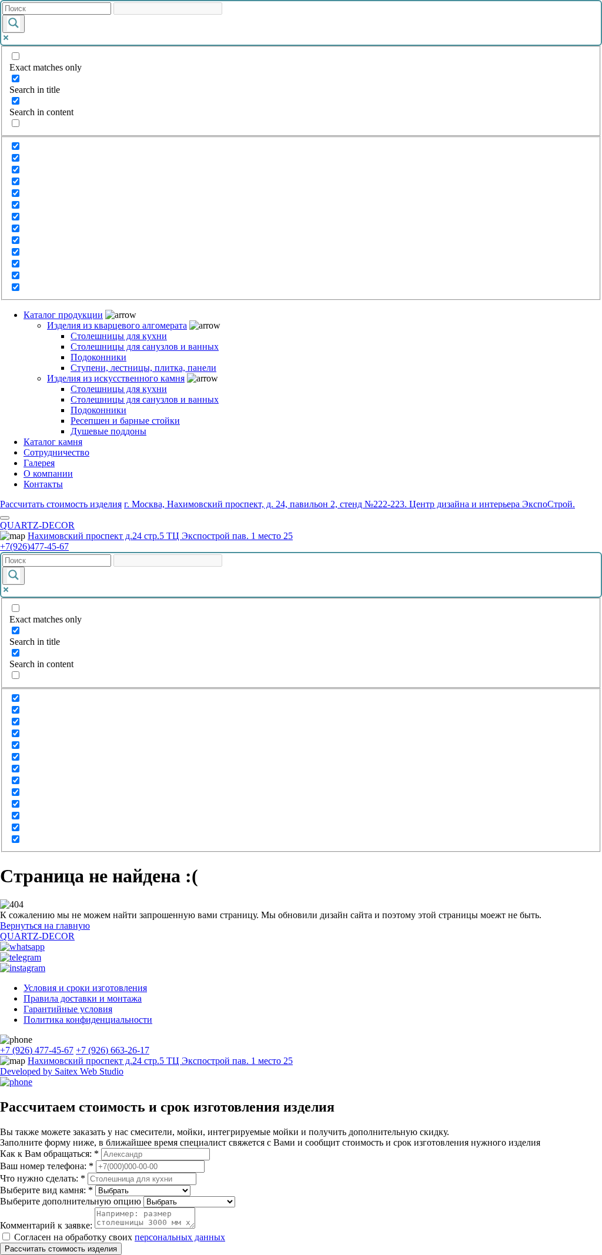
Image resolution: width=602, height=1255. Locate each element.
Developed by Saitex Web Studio (61, 1071)
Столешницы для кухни (119, 336)
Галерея (39, 463)
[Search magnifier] (13, 24)
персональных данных (180, 1237)
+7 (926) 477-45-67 (36, 1050)
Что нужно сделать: (42, 1178)
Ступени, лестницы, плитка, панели (143, 368)
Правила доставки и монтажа (83, 998)
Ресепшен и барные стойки (125, 421)
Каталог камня (53, 442)
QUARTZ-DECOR (37, 525)
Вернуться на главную (45, 926)
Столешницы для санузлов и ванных (145, 347)
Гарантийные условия (68, 1009)
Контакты (43, 484)
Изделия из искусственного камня (116, 378)
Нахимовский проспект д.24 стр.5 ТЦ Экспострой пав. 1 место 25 (160, 536)
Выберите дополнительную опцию (70, 1201)
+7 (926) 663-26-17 (112, 1050)
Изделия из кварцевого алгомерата (117, 325)
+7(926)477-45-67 (34, 546)
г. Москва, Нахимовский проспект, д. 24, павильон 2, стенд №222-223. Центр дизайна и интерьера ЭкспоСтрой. (349, 504)
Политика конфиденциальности (88, 1020)
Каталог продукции (63, 315)
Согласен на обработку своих (119, 1237)
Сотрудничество (56, 452)
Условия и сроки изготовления (85, 988)
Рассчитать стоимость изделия (61, 504)
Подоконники (98, 357)
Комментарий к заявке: (46, 1225)
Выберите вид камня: (46, 1190)
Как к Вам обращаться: (49, 1154)
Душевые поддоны (108, 431)
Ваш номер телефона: (46, 1166)
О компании (48, 473)
